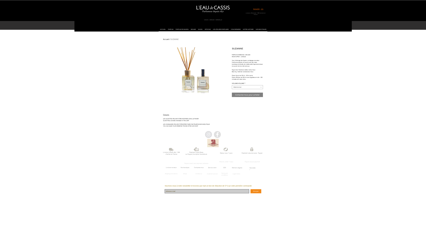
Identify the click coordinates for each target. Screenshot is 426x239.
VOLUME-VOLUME (238, 83)
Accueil (166, 39)
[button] (171, 29)
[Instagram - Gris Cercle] (208, 134)
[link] (258, 9)
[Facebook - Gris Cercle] (217, 134)
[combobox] (247, 87)
